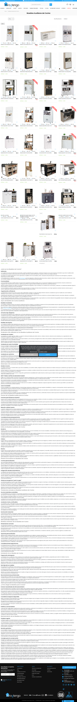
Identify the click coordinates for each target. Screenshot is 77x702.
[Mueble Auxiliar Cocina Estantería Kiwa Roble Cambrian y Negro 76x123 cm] (29, 114)
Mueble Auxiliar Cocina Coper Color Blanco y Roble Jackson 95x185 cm (7, 261)
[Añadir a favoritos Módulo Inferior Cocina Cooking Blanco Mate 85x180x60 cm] (55, 41)
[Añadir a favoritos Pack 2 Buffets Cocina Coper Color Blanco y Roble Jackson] (55, 230)
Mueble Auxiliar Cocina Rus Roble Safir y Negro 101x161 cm (26, 152)
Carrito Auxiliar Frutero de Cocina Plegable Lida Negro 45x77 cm (26, 219)
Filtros (10, 19)
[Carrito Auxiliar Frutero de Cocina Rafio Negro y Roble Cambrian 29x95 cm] (67, 214)
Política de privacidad (36, 671)
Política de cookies (35, 673)
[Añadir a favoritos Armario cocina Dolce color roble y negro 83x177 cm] (55, 95)
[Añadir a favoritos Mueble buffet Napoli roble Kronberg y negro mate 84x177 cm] (36, 68)
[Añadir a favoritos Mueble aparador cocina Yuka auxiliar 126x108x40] (74, 149)
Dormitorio (8, 8)
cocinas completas (7, 308)
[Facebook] (68, 684)
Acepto (48, 354)
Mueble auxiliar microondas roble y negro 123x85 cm (65, 125)
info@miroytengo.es (68, 676)
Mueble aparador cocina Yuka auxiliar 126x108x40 (65, 152)
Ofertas (69, 8)
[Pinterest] (74, 684)
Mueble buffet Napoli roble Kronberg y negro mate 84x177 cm (26, 71)
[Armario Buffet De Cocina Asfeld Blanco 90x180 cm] (48, 141)
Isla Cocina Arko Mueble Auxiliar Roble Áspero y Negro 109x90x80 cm (7, 180)
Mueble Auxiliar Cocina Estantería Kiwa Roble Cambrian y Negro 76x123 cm (26, 125)
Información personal (51, 668)
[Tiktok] (66, 684)
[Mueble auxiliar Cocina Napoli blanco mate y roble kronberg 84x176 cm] (21, 68)
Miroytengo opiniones (21, 676)
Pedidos (48, 670)
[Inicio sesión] (67, 4)
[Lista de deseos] (70, 5)
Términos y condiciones (36, 668)
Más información (33, 351)
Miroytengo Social (20, 680)
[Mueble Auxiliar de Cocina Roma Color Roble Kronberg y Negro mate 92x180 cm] (29, 195)
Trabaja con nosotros (21, 671)
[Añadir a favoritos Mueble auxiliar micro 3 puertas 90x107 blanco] (16, 95)
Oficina (41, 8)
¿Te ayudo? (66, 701)
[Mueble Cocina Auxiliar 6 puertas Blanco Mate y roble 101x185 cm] (67, 32)
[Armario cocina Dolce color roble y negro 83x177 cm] (48, 87)
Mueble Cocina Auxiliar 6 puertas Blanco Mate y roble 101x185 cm (65, 44)
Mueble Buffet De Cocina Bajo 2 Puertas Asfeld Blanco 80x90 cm (7, 152)
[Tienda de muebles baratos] (12, 4)
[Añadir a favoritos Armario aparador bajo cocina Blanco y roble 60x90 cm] (55, 257)
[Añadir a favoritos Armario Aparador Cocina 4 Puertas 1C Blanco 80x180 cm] (16, 122)
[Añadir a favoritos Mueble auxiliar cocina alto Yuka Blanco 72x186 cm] (55, 68)
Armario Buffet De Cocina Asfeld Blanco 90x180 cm (46, 152)
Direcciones (49, 671)
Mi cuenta (49, 666)
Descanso (26, 8)
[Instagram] (63, 684)
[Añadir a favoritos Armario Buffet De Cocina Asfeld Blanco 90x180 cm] (55, 149)
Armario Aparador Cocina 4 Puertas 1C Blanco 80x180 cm (7, 125)
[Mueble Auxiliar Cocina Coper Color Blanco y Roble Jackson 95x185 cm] (9, 249)
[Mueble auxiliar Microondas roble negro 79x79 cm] (67, 195)
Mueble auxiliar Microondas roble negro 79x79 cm (65, 207)
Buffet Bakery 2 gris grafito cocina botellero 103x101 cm (46, 207)
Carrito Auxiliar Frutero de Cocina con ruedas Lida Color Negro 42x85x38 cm (7, 217)
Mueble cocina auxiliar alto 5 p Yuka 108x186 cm (26, 44)
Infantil (20, 8)
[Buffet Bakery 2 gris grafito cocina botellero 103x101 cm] (1, 204)
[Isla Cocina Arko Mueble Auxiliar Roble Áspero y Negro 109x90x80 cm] (9, 168)
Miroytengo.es (22, 278)
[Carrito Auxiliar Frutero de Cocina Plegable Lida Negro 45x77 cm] (29, 215)
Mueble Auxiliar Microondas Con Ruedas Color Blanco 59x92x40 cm (46, 125)
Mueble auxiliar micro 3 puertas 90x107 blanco (7, 98)
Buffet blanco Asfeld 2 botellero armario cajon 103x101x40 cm (7, 207)
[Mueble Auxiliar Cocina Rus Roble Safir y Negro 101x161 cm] (29, 141)
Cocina (46, 8)
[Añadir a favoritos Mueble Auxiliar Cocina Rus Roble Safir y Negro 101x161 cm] (36, 149)
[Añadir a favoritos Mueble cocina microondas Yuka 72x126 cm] (36, 95)
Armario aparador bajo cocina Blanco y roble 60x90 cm (46, 261)
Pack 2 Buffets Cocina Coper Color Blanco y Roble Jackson (46, 234)
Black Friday (19, 682)
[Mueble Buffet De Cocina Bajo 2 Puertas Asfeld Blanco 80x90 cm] (9, 141)
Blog (18, 670)
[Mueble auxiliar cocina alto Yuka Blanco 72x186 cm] (48, 60)
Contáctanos (19, 668)
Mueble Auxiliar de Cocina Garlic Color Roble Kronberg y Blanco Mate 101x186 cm (7, 71)
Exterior (63, 8)
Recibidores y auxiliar (55, 8)
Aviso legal (34, 670)
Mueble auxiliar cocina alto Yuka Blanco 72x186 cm (46, 71)
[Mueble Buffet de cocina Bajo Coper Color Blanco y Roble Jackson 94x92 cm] (29, 249)
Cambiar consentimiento (37, 676)
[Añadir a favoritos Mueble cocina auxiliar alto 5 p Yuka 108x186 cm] (36, 41)
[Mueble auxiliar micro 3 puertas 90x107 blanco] (9, 87)
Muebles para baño (34, 8)
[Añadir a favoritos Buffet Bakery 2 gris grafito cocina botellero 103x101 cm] (55, 203)
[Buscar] (51, 4)
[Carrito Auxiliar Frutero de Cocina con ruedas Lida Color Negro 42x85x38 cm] (9, 214)
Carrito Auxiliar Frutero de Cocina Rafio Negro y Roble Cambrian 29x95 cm (65, 217)
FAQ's (33, 675)
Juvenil (14, 8)
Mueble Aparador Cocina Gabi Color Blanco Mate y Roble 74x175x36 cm (26, 180)
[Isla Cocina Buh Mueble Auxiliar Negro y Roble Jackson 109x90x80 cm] (1, 177)
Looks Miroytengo (20, 673)
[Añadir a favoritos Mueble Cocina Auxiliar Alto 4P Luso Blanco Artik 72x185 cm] (16, 41)
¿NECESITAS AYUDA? (69, 667)
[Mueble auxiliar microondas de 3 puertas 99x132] (67, 87)
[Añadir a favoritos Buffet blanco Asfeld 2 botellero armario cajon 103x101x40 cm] (16, 203)
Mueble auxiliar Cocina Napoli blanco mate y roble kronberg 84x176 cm (65, 71)
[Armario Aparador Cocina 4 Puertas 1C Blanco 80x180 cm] (9, 114)
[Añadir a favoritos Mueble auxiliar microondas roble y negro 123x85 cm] (74, 122)
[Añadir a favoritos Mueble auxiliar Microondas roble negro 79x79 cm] (74, 203)
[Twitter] (63, 689)
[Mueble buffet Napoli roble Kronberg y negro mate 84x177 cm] (29, 60)
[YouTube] (71, 684)
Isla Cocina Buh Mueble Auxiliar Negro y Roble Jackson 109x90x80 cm (46, 180)
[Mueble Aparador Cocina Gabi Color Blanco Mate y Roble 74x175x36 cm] (29, 168)
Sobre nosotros (20, 675)
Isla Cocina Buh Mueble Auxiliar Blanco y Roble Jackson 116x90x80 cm (65, 180)
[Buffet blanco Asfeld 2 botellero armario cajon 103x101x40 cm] (9, 195)
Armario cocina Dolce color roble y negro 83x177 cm (46, 98)
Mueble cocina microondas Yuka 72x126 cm (26, 98)
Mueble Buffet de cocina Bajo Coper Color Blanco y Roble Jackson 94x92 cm (26, 261)
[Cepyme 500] (61, 694)
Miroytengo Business (21, 678)
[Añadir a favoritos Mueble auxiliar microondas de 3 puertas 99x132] (74, 95)
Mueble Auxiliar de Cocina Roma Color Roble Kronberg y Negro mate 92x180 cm (26, 207)
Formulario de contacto (69, 678)
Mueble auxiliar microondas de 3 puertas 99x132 (65, 98)
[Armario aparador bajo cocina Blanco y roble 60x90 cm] (48, 249)
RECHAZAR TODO (29, 354)
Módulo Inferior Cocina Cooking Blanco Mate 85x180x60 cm (46, 44)
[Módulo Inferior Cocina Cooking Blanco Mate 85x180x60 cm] (48, 32)
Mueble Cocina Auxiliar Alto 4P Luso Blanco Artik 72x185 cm (7, 44)
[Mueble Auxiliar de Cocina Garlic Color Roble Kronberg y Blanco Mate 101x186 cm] (9, 60)
